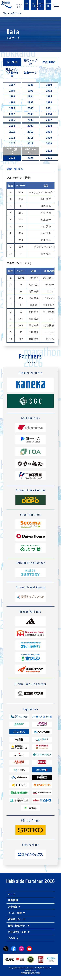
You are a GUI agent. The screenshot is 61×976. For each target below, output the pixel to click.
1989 (49, 84)
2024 (30, 158)
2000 (30, 108)
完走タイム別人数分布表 (12, 72)
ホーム (12, 894)
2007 (49, 120)
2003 (30, 114)
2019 (49, 143)
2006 (30, 120)
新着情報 (13, 900)
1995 (49, 96)
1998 (49, 102)
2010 (49, 125)
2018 (30, 143)
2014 (12, 137)
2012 (30, 131)
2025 (49, 158)
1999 (12, 108)
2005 (12, 120)
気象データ (30, 72)
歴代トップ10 (30, 62)
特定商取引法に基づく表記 (30, 973)
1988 (30, 84)
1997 (30, 102)
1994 (30, 96)
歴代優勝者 (48, 62)
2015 (30, 137)
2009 (30, 125)
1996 (12, 102)
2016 (49, 137)
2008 (12, 125)
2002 (12, 114)
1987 (12, 84)
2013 (49, 131)
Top (5, 13)
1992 (49, 90)
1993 (12, 96)
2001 (49, 108)
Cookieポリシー (30, 970)
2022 (49, 150)
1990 (12, 90)
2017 (12, 143)
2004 (49, 114)
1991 (30, 90)
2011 (12, 131)
